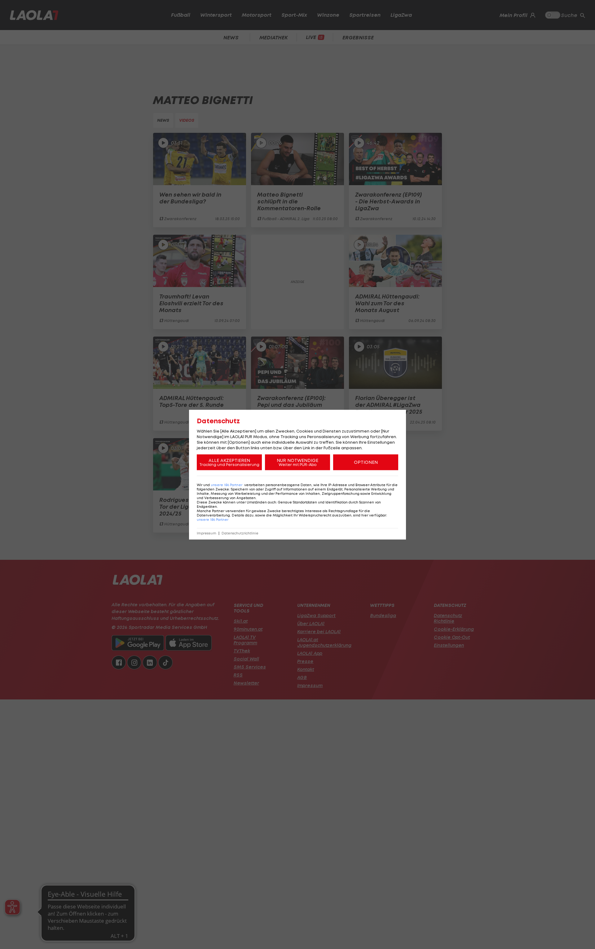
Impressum (206, 533)
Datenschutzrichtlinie (240, 533)
